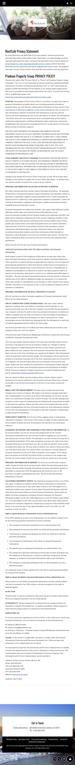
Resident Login (11, 739)
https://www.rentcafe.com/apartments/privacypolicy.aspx (28, 97)
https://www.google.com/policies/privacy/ (27, 373)
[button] (68, 3)
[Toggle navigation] (4, 3)
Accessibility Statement (37, 742)
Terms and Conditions (39, 739)
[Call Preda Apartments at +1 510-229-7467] (71, 3)
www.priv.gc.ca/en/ (20, 674)
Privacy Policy (53, 739)
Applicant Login (24, 739)
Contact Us (63, 739)
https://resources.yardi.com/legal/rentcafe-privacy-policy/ (28, 64)
